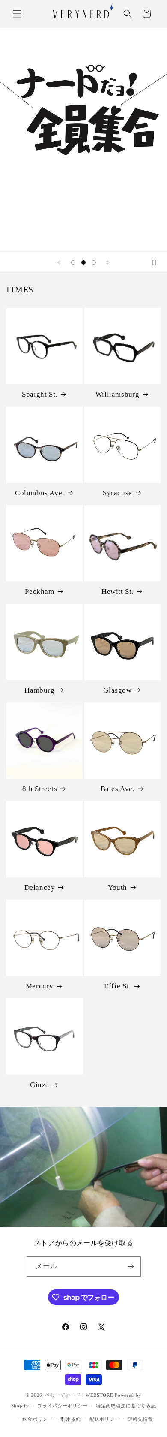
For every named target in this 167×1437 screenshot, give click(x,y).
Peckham (39, 591)
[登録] (131, 1266)
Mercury (40, 986)
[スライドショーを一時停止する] (157, 262)
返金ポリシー (37, 1419)
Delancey (39, 887)
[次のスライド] (108, 262)
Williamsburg (117, 394)
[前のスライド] (58, 262)
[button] (17, 13)
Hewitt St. (117, 591)
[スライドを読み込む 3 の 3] (94, 262)
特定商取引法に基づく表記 (126, 1405)
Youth (117, 887)
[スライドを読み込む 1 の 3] (73, 262)
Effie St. (117, 986)
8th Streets (39, 789)
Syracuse (117, 493)
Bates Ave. (118, 789)
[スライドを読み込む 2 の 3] (83, 262)
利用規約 (71, 1419)
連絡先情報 (140, 1419)
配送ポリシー (104, 1419)
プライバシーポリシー (62, 1405)
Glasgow (117, 690)
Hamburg (39, 690)
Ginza (39, 1085)
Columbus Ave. (39, 493)
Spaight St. (39, 394)
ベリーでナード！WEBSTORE (79, 1395)
